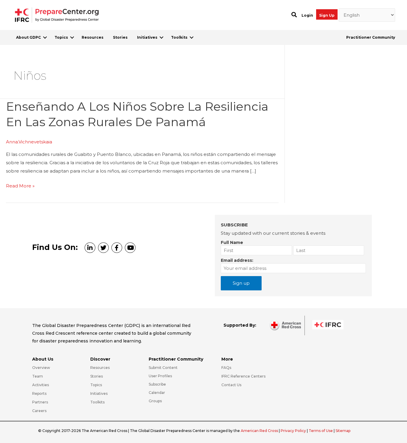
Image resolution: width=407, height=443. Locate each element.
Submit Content (163, 367)
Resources (92, 37)
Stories (120, 37)
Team (37, 376)
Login (307, 15)
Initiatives (147, 37)
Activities (40, 385)
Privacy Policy (294, 430)
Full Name (232, 242)
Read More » (20, 186)
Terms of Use (321, 430)
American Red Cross (260, 430)
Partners (40, 402)
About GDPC (28, 37)
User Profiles (160, 376)
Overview (41, 367)
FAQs (226, 367)
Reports (39, 393)
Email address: (237, 260)
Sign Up (327, 15)
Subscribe (157, 384)
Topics (61, 37)
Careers (39, 410)
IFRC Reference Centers (243, 376)
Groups (155, 401)
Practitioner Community (370, 37)
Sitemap (342, 430)
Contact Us (231, 385)
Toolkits (179, 37)
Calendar (157, 392)
